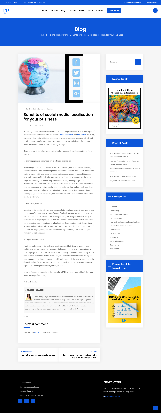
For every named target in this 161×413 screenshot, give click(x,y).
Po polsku (114, 237)
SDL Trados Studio (117, 241)
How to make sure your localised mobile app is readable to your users (80, 356)
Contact (100, 10)
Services (54, 10)
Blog (63, 10)
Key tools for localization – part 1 (123, 180)
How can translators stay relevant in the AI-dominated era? (124, 162)
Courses (72, 10)
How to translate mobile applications (125, 222)
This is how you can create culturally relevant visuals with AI (124, 155)
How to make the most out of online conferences (125, 170)
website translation (65, 134)
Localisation (48, 109)
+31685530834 (152, 2)
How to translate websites (121, 226)
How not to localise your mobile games (38, 355)
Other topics (115, 233)
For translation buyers (57, 34)
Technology (114, 245)
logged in (38, 332)
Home (44, 10)
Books (81, 10)
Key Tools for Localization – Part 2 (123, 176)
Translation (114, 249)
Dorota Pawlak (37, 125)
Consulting (114, 210)
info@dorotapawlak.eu (132, 2)
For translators (116, 218)
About (90, 10)
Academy (114, 10)
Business (113, 207)
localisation (81, 134)
